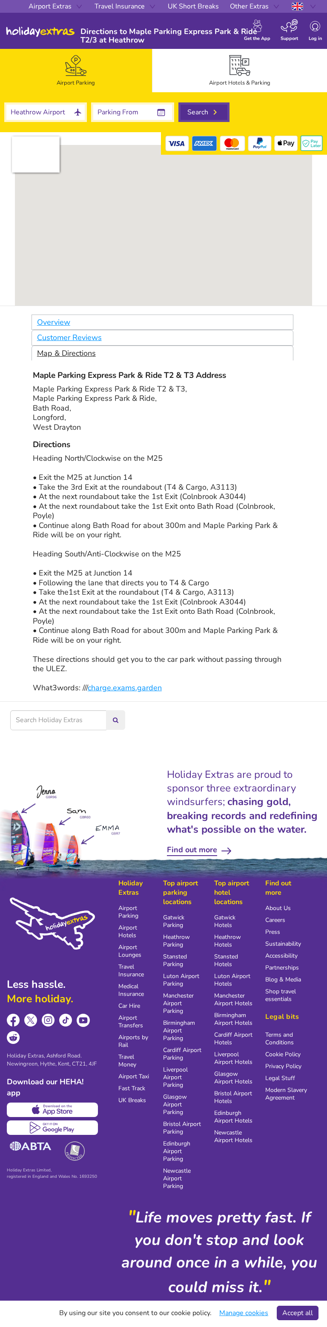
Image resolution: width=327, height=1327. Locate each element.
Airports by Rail (133, 1041)
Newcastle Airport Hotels (233, 1136)
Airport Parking (128, 912)
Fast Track (131, 1088)
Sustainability (283, 944)
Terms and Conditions (279, 1038)
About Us (278, 908)
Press (272, 932)
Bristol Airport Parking (182, 1128)
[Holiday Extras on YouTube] (83, 1020)
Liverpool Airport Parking (175, 1077)
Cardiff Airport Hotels (233, 1038)
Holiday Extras (40, 32)
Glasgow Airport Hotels (233, 1078)
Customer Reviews (69, 337)
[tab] (76, 70)
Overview (53, 322)
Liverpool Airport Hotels (233, 1058)
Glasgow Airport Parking (175, 1104)
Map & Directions (66, 353)
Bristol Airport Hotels (233, 1097)
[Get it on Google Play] (52, 1127)
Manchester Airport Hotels (233, 999)
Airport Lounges (129, 951)
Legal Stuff (280, 1078)
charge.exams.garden (125, 688)
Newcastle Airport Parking (177, 1178)
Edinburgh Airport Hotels (233, 1117)
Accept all (297, 1313)
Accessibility (281, 956)
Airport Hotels (127, 931)
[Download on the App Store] (52, 1110)
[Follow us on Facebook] (13, 1020)
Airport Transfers (130, 1021)
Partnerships (282, 968)
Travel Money (127, 1061)
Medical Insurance (131, 990)
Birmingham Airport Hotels (233, 1019)
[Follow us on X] (30, 1020)
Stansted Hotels (226, 960)
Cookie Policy (283, 1054)
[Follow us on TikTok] (65, 1020)
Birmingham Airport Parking (179, 1030)
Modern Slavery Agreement (286, 1094)
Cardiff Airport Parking (182, 1054)
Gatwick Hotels (224, 921)
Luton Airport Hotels (232, 980)
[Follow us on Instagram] (48, 1020)
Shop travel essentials (280, 995)
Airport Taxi (133, 1076)
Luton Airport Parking (181, 980)
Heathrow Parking (176, 941)
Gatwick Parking (173, 921)
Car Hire (129, 1006)
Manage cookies (243, 1313)
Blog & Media (283, 979)
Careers (275, 920)
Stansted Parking (175, 960)
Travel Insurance (131, 970)
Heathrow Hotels (227, 941)
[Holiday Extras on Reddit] (13, 1037)
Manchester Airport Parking (178, 1003)
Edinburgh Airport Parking (176, 1151)
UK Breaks (132, 1100)
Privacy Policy (283, 1066)
